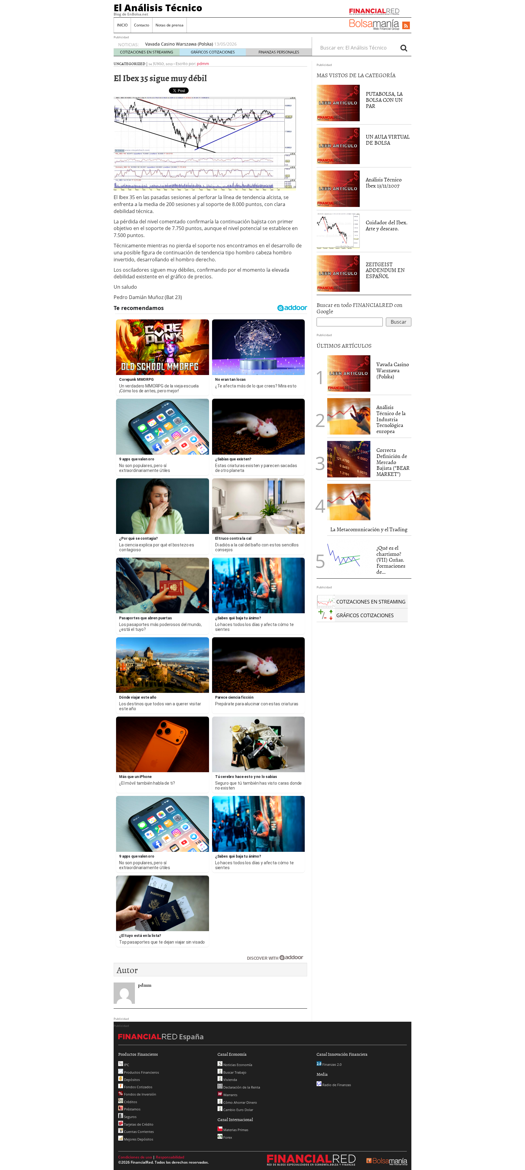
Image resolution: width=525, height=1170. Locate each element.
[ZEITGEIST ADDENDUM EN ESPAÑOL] (338, 273)
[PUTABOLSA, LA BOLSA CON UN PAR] (338, 102)
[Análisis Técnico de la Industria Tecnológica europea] (348, 416)
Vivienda (229, 1079)
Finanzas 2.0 (331, 1064)
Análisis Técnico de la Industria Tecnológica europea (198, 44)
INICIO (122, 25)
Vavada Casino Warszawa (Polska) (392, 370)
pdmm (203, 63)
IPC (126, 1064)
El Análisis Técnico (158, 7)
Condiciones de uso (135, 1157)
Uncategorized (129, 63)
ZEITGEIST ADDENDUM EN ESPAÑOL (385, 270)
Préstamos (131, 1109)
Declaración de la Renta (241, 1087)
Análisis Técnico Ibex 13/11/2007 (384, 182)
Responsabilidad (170, 1157)
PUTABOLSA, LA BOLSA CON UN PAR (384, 100)
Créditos (130, 1101)
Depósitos (131, 1079)
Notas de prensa (170, 25)
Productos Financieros (141, 1072)
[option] (222, 44)
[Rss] (406, 25)
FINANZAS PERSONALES (279, 52)
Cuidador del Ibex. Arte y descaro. (386, 225)
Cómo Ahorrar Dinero (239, 1102)
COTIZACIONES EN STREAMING (146, 52)
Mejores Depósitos (138, 1139)
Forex (227, 1137)
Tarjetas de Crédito (138, 1124)
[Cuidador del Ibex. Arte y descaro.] (338, 230)
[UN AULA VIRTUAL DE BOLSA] (338, 145)
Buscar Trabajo (234, 1072)
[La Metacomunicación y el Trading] (348, 502)
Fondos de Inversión (139, 1094)
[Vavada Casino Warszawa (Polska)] (348, 373)
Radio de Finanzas (336, 1084)
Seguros (129, 1116)
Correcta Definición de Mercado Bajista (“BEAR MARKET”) (393, 462)
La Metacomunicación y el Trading (368, 529)
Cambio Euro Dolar (237, 1109)
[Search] (403, 48)
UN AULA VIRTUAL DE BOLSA (388, 139)
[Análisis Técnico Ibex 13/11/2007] (338, 188)
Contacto (141, 25)
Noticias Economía (237, 1064)
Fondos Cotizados (137, 1087)
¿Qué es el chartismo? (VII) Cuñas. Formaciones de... (390, 560)
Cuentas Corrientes (138, 1131)
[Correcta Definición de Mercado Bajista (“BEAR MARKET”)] (348, 459)
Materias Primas (235, 1129)
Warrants (229, 1095)
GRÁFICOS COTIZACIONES (213, 52)
